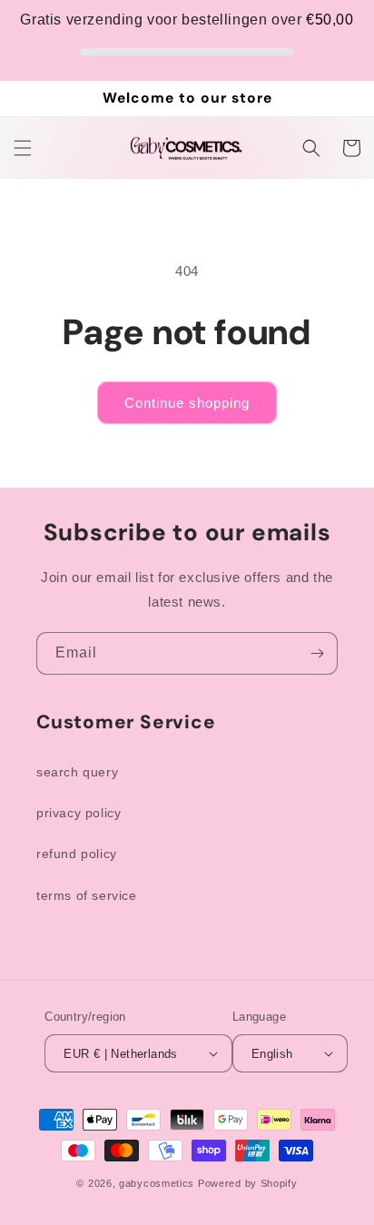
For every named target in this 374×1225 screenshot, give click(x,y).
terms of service (86, 895)
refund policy (76, 853)
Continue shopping (187, 402)
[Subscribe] (317, 653)
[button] (23, 148)
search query (77, 772)
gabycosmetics (156, 1183)
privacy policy (78, 812)
